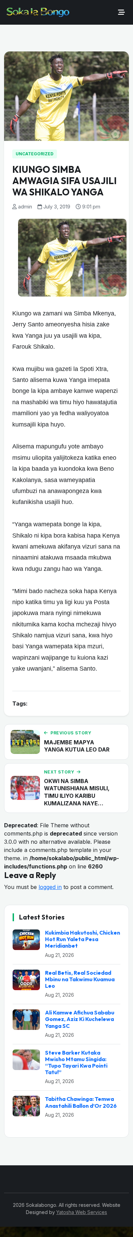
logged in (50, 887)
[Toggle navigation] (121, 12)
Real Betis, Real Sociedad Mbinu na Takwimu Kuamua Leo (80, 979)
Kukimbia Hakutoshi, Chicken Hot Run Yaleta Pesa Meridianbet (82, 939)
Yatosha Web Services (81, 1212)
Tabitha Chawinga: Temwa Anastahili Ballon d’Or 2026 (81, 1102)
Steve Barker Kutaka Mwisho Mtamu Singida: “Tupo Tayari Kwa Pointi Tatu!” (76, 1062)
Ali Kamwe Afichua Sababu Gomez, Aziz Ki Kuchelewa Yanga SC (79, 1019)
